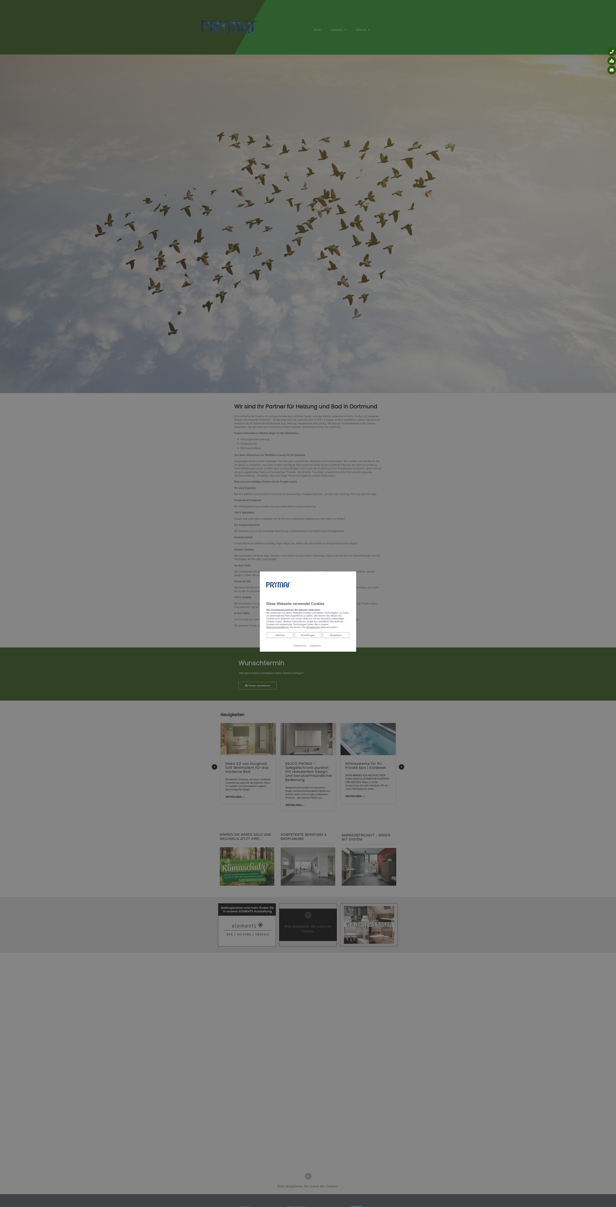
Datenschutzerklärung (277, 627)
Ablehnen (280, 635)
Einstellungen (308, 635)
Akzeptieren (336, 635)
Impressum (315, 645)
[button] (611, 51)
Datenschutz (300, 645)
